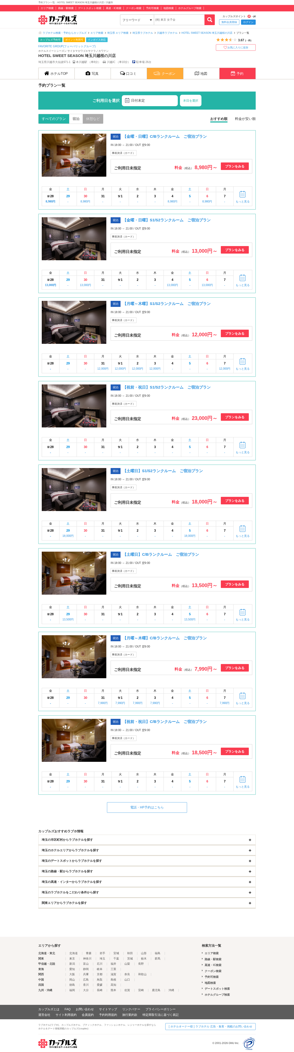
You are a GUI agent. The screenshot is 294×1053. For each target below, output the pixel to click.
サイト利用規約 (66, 1014)
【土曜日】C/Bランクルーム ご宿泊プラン (161, 554)
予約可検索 (152, 8)
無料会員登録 (229, 22)
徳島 (72, 984)
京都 (99, 974)
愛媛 (99, 984)
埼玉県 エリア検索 (117, 32)
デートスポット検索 (89, 8)
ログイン (248, 22)
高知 (113, 984)
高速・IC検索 (113, 8)
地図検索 (168, 8)
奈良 (127, 974)
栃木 (144, 958)
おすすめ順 (218, 119)
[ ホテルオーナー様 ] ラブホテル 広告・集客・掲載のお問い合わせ (210, 1026)
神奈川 (87, 958)
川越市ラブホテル (167, 32)
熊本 (113, 990)
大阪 (72, 974)
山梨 (127, 963)
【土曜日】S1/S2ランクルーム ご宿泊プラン (163, 471)
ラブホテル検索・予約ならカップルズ (65, 32)
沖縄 (171, 990)
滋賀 (113, 974)
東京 (72, 958)
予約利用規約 (108, 1014)
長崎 (99, 990)
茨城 (130, 958)
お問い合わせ (85, 1009)
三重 (113, 969)
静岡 (86, 969)
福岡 (72, 990)
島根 (113, 979)
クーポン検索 (133, 8)
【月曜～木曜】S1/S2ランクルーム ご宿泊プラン (167, 304)
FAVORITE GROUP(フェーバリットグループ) (67, 46)
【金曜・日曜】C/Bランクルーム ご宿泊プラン (165, 136)
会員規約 (88, 1014)
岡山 (72, 979)
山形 (144, 953)
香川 (86, 984)
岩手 (102, 953)
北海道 (73, 953)
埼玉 (102, 958)
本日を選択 (190, 100)
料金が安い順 (245, 119)
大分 (86, 990)
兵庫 (86, 974)
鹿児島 (156, 990)
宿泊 (76, 119)
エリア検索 (47, 8)
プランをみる (234, 166)
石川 (99, 963)
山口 (127, 979)
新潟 (72, 963)
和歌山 (142, 974)
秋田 (130, 953)
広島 (86, 979)
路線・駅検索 (66, 8)
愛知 (72, 969)
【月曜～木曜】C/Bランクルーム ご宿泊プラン (165, 638)
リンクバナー (131, 1009)
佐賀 (127, 990)
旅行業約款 (129, 1014)
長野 (141, 963)
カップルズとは (48, 1009)
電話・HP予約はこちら (147, 807)
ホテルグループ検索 (189, 8)
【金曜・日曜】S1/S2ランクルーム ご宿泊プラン (167, 220)
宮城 (116, 953)
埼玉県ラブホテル (142, 32)
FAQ (68, 1009)
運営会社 (44, 1014)
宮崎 (141, 990)
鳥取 (99, 979)
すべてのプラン (54, 119)
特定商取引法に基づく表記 (160, 1014)
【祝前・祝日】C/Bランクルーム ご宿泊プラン (165, 721)
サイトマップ (108, 1009)
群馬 (157, 958)
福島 (157, 953)
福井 (113, 963)
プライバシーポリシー (160, 1009)
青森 (88, 953)
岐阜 (99, 969)
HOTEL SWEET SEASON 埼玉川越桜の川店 (206, 32)
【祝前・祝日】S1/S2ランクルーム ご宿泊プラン (167, 387)
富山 (86, 963)
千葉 (116, 958)
